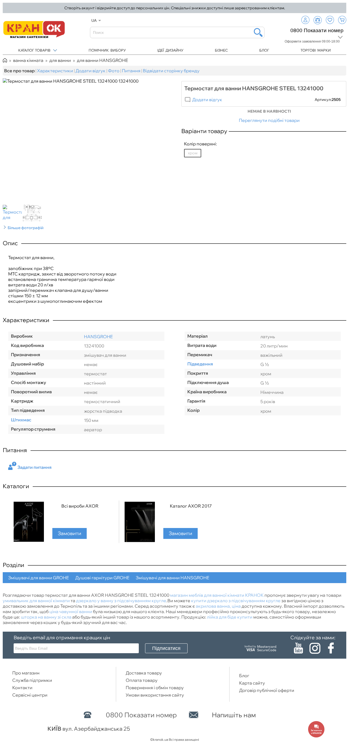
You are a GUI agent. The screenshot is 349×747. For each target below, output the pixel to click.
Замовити (69, 533)
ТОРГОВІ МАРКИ (315, 50)
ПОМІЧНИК (107, 50)
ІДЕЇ (170, 50)
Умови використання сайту (155, 695)
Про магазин (26, 673)
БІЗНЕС (221, 50)
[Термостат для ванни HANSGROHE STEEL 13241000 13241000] (13, 213)
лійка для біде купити (229, 617)
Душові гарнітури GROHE (102, 577)
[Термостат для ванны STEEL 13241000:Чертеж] (33, 213)
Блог (244, 675)
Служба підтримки (32, 680)
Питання (131, 70)
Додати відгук (91, 70)
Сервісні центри (29, 695)
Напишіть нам (234, 714)
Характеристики (55, 70)
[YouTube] (298, 647)
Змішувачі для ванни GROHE (38, 577)
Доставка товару (144, 673)
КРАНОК (254, 595)
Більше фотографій (26, 227)
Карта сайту (252, 683)
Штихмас (21, 419)
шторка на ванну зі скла (46, 617)
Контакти (22, 687)
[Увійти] (305, 20)
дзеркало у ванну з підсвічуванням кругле (121, 600)
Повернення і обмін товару (155, 687)
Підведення (200, 364)
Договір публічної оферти (266, 690)
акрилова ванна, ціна (218, 606)
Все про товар (19, 70)
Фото (113, 70)
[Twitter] (314, 647)
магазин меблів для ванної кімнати (207, 595)
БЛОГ (264, 50)
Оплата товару (142, 680)
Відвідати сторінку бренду (171, 70)
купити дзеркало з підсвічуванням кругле (236, 600)
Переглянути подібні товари (269, 120)
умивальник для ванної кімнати (36, 600)
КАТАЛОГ (34, 50)
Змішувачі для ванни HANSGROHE (172, 577)
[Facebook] (330, 647)
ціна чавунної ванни (70, 611)
